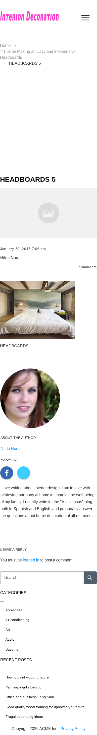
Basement (13, 649)
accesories (13, 610)
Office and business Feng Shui (29, 697)
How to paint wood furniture (27, 677)
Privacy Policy (73, 729)
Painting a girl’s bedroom (25, 687)
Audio (9, 639)
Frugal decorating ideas (24, 717)
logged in (31, 560)
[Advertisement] (48, 122)
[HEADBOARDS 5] (48, 213)
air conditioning (17, 620)
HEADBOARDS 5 (28, 179)
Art (7, 630)
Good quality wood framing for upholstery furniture (45, 707)
